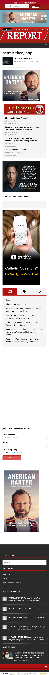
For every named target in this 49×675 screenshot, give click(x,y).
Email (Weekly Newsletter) (12, 582)
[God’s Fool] (5, 619)
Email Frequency (10, 449)
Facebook (6, 574)
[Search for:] (24, 562)
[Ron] (5, 628)
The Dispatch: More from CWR (24, 109)
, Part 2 (24, 58)
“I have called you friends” (16, 118)
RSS (4, 586)
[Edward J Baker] (5, 638)
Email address (9, 434)
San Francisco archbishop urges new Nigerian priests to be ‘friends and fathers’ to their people (24, 332)
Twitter (5, 578)
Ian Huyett (35, 61)
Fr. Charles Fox (11, 143)
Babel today (10, 300)
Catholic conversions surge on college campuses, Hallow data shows (22, 128)
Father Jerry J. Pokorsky (14, 152)
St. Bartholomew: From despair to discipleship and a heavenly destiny (21, 139)
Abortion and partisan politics (34, 617)
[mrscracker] (5, 599)
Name (5, 442)
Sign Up (35, 6)
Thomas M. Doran (12, 121)
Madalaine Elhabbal (12, 132)
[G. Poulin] (5, 609)
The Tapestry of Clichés (15, 149)
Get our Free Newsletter (25, 3)
